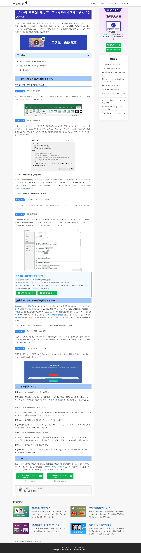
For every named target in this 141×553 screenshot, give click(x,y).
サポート (125, 3)
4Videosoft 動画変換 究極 (29, 276)
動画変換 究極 (113, 16)
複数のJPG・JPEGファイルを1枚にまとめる (113, 95)
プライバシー (74, 547)
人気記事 (113, 3)
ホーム (16, 541)
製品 (102, 3)
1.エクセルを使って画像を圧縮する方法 (32, 61)
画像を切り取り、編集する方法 (100, 525)
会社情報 (81, 547)
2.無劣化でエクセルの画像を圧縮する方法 (33, 66)
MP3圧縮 (18, 318)
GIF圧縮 (17, 312)
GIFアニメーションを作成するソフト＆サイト (113, 80)
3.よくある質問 (24, 70)
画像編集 (39, 488)
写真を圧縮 (25, 188)
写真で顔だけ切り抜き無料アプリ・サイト (46, 525)
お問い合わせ (65, 547)
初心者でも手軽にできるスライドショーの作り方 (113, 108)
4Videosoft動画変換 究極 (54, 315)
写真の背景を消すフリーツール (100, 508)
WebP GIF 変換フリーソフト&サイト (113, 74)
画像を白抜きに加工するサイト (42, 508)
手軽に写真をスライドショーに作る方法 (113, 114)
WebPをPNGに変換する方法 (111, 86)
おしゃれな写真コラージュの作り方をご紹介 (113, 101)
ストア (93, 3)
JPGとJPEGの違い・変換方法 (112, 90)
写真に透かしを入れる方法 (111, 68)
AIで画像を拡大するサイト (111, 64)
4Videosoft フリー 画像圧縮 (25, 306)
